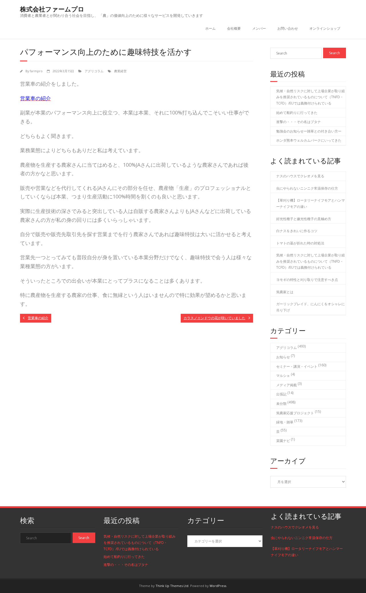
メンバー (259, 28)
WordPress (218, 586)
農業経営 (120, 71)
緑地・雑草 (284, 422)
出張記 (281, 394)
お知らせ (283, 357)
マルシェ (283, 375)
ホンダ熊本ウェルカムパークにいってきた (308, 140)
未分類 (281, 403)
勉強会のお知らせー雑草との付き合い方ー (308, 131)
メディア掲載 (286, 385)
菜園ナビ (283, 440)
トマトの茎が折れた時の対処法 (300, 243)
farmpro (36, 71)
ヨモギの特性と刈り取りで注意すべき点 (307, 279)
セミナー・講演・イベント (296, 366)
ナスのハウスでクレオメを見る (300, 176)
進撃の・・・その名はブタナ (298, 121)
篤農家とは (284, 292)
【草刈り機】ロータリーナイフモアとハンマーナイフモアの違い (310, 203)
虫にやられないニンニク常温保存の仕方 (307, 188)
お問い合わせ (287, 28)
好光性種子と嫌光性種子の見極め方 (303, 218)
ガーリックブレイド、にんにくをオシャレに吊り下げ (310, 307)
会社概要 (234, 28)
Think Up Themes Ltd (172, 586)
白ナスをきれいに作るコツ (296, 230)
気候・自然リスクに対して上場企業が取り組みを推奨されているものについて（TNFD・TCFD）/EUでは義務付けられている (310, 97)
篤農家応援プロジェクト (295, 413)
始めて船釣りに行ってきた (296, 112)
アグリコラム (94, 71)
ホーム (210, 28)
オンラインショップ (324, 28)
